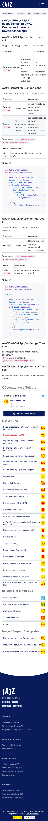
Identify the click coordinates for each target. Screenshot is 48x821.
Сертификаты (8, 775)
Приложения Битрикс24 (12, 726)
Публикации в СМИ (10, 764)
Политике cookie (32, 814)
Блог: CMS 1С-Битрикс (12, 767)
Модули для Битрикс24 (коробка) (16, 730)
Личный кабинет (9, 749)
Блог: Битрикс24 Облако (12, 771)
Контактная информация (13, 798)
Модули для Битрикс (11, 722)
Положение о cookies (11, 790)
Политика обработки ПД (12, 794)
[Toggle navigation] (43, 4)
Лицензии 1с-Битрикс (11, 745)
